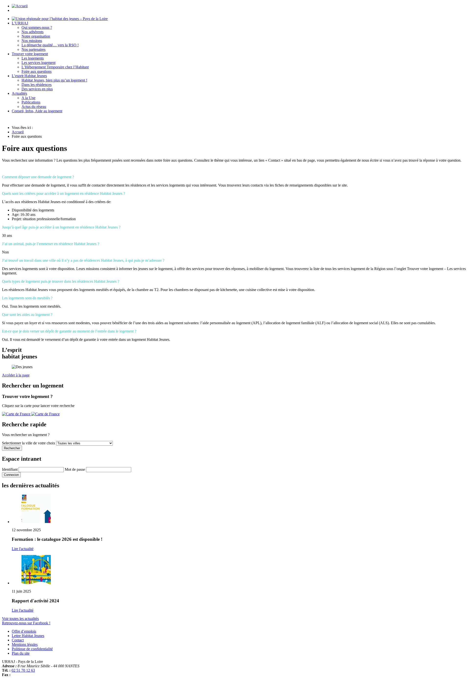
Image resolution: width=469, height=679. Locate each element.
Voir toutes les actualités (20, 618)
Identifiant (10, 469)
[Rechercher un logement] (31, 414)
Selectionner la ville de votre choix (29, 443)
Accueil (18, 132)
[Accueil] (60, 19)
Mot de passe (75, 469)
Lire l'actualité (22, 549)
